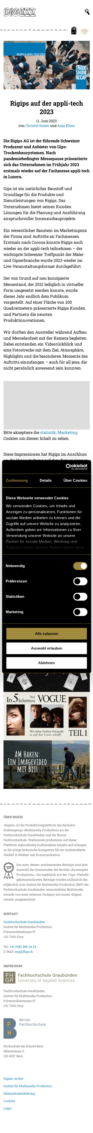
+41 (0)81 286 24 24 (23, 947)
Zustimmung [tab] (17, 480)
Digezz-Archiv (13, 1079)
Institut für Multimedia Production (27, 1086)
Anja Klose (66, 125)
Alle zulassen (46, 633)
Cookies (9, 1101)
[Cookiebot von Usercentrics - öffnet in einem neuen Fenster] (66, 467)
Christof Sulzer (37, 125)
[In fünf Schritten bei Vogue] (46, 716)
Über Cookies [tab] (75, 480)
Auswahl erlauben (46, 648)
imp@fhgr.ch (24, 952)
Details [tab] (46, 480)
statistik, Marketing (58, 432)
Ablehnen (46, 663)
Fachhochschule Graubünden (24, 922)
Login (7, 1108)
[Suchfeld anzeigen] (87, 12)
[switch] (80, 581)
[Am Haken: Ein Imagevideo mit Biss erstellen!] (46, 764)
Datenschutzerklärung (19, 1093)
